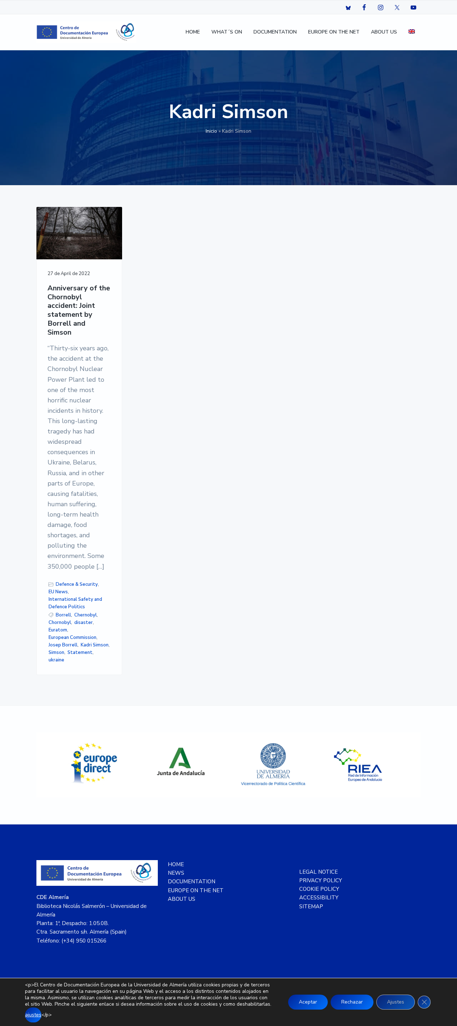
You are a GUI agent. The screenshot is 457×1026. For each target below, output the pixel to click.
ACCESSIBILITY (318, 897)
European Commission (72, 637)
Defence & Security (77, 584)
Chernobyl (85, 615)
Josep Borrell (63, 645)
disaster (83, 622)
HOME (176, 864)
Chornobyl (60, 622)
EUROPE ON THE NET (196, 890)
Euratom (58, 630)
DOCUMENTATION (191, 881)
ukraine (56, 660)
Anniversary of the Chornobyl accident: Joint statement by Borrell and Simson (78, 310)
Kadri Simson (95, 645)
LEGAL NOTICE (318, 871)
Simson (56, 652)
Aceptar (308, 1002)
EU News (58, 592)
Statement (79, 652)
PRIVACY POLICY (320, 880)
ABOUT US (181, 899)
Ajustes (395, 1002)
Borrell (63, 615)
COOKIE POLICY (319, 889)
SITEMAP (311, 906)
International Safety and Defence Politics (75, 603)
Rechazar (352, 1002)
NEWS (176, 873)
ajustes (33, 1014)
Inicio (211, 131)
